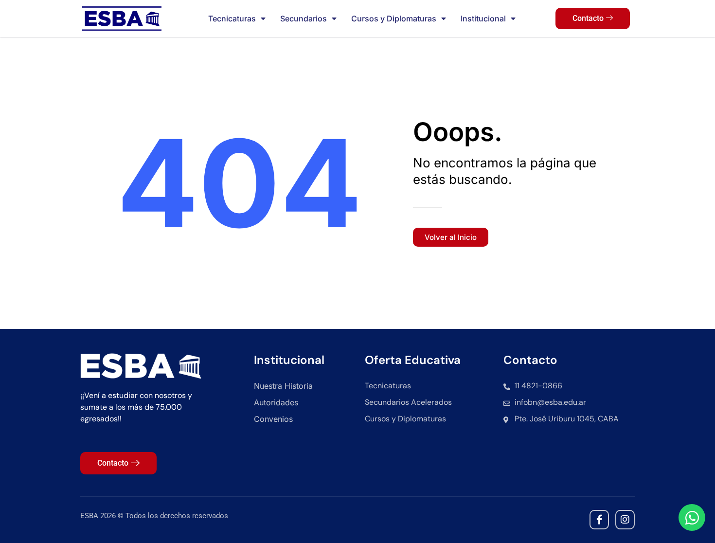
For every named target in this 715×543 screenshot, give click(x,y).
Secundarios (303, 18)
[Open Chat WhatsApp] (692, 517)
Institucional (483, 18)
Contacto (588, 18)
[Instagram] (625, 519)
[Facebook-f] (599, 519)
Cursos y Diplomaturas (393, 18)
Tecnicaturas (232, 18)
